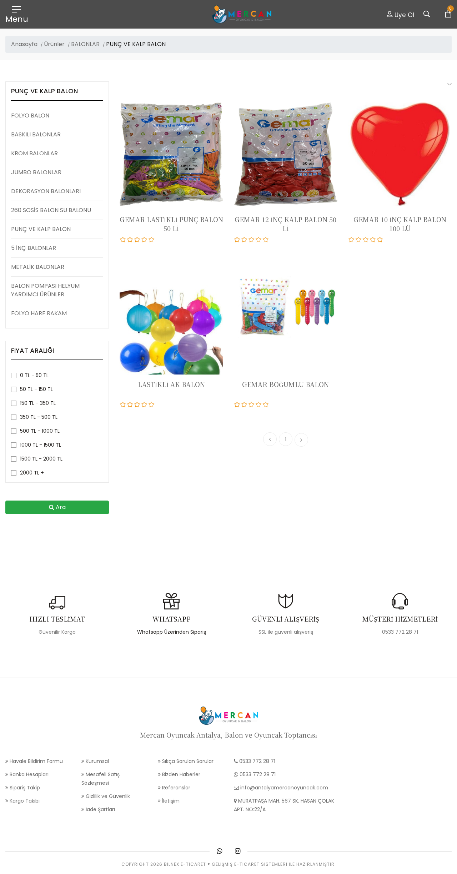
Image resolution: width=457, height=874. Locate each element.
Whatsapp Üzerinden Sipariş (171, 632)
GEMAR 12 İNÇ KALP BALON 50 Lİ (285, 224)
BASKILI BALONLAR (36, 134)
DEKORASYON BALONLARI (46, 191)
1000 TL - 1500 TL (40, 444)
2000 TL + (32, 472)
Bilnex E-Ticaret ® (187, 864)
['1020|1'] (123, 404)
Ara (60, 507)
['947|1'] (237, 404)
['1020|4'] (144, 404)
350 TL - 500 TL (38, 417)
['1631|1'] (351, 239)
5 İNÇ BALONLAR (33, 248)
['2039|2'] (130, 239)
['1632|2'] (244, 239)
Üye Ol (403, 15)
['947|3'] (251, 404)
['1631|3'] (366, 239)
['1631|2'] (358, 239)
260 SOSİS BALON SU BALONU (51, 210)
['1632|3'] (251, 239)
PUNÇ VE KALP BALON (41, 229)
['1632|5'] (266, 239)
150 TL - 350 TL (38, 403)
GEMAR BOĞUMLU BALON (285, 384)
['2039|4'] (144, 239)
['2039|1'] (123, 239)
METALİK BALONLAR (37, 267)
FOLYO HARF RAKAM (39, 313)
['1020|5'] (151, 404)
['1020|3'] (137, 404)
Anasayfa (24, 44)
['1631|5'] (380, 239)
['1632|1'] (237, 239)
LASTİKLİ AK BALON (171, 384)
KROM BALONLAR (34, 153)
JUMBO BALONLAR (36, 172)
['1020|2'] (130, 404)
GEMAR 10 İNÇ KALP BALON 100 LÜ (399, 224)
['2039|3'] (137, 239)
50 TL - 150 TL (36, 389)
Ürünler (54, 44)
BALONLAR (85, 44)
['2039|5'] (151, 239)
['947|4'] (258, 404)
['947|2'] (244, 404)
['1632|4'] (258, 239)
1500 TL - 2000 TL (41, 458)
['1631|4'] (373, 239)
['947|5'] (266, 404)
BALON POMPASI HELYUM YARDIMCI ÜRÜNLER (45, 290)
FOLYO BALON (30, 115)
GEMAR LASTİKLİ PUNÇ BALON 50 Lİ (171, 224)
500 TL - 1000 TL (40, 431)
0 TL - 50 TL (34, 375)
